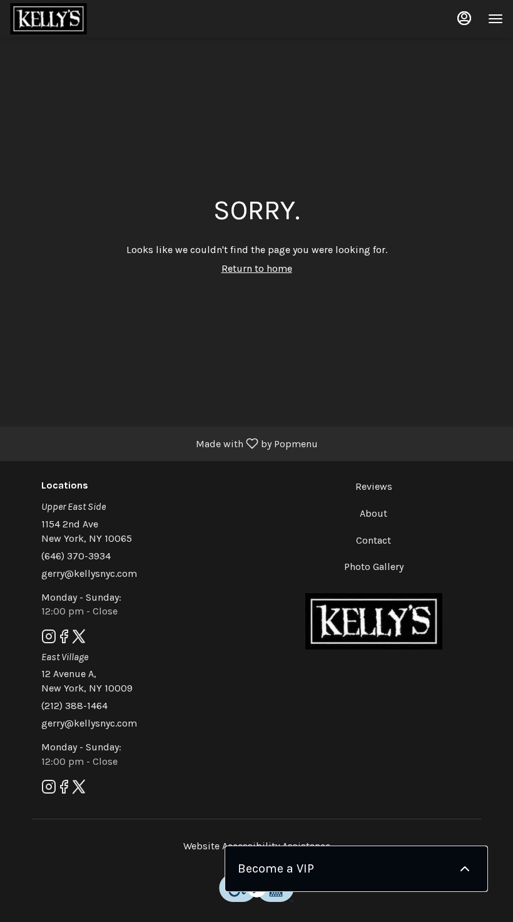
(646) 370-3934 (76, 556)
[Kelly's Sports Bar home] (66, 18)
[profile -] (464, 18)
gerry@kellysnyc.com (89, 573)
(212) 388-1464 (74, 706)
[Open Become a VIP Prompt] (465, 869)
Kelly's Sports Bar (373, 621)
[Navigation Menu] (495, 18)
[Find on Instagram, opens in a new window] (48, 639)
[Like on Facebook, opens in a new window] (63, 639)
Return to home (256, 268)
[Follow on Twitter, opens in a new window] (78, 639)
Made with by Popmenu (163, 443)
